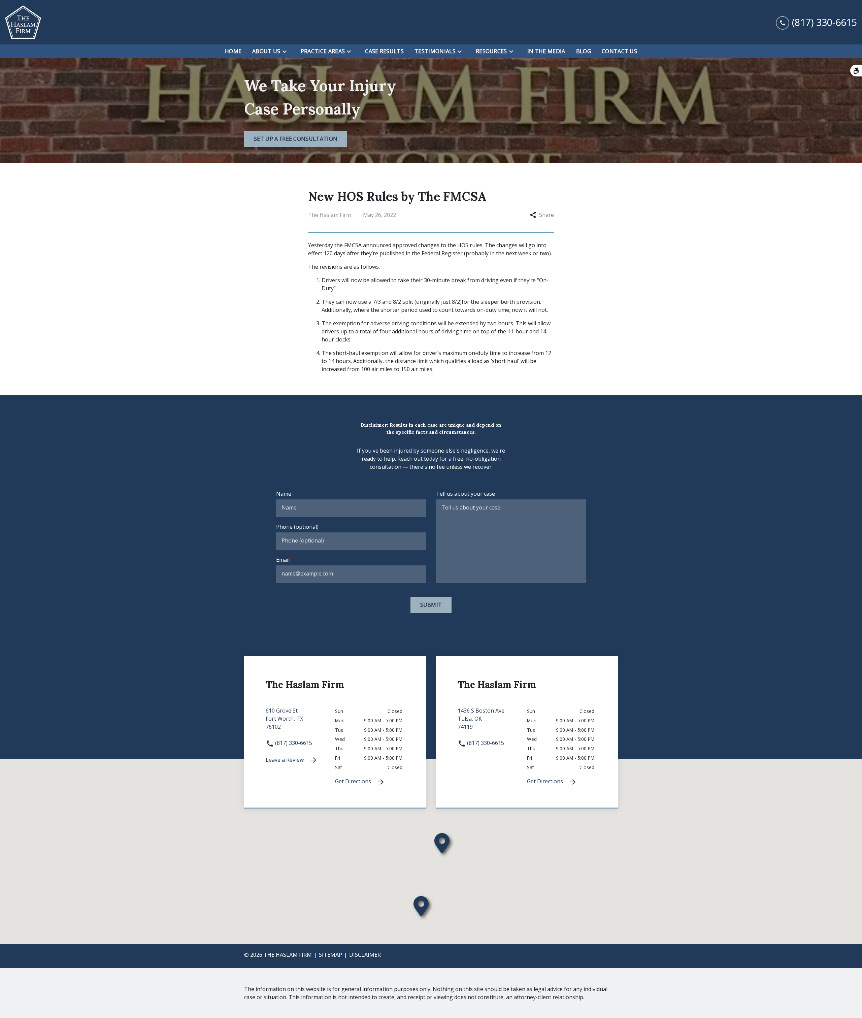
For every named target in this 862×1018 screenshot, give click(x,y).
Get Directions (353, 781)
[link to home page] (23, 22)
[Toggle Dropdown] (286, 51)
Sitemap (330, 954)
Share (546, 215)
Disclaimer (365, 954)
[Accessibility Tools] (856, 70)
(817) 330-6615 (293, 743)
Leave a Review (285, 759)
